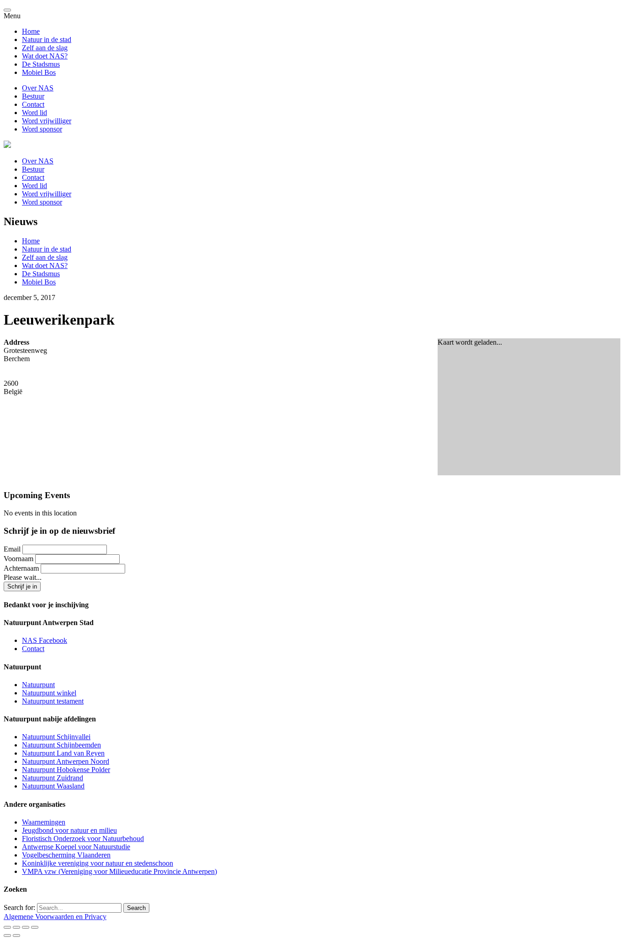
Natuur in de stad (46, 39)
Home (31, 31)
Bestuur (33, 96)
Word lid (34, 112)
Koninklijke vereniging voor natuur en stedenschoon (97, 863)
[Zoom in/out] (34, 927)
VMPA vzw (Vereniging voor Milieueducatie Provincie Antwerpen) (119, 871)
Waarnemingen (43, 822)
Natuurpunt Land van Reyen (63, 753)
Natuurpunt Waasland (53, 786)
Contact (33, 104)
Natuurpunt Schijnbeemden (61, 745)
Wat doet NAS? (45, 56)
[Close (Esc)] (7, 927)
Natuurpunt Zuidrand (52, 778)
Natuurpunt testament (53, 701)
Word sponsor (42, 129)
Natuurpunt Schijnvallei (56, 737)
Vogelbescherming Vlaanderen (66, 855)
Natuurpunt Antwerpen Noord (65, 761)
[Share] (16, 927)
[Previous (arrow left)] (7, 935)
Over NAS (37, 88)
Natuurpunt (38, 685)
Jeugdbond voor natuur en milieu (69, 830)
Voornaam (18, 558)
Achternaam (21, 568)
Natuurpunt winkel (49, 693)
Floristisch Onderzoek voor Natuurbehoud (83, 838)
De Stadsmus (41, 64)
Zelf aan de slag (45, 48)
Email (12, 549)
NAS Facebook (44, 640)
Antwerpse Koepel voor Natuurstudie (76, 847)
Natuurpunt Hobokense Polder (66, 769)
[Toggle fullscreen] (25, 927)
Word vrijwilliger (46, 121)
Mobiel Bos (39, 72)
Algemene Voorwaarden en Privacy (55, 916)
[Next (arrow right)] (16, 935)
